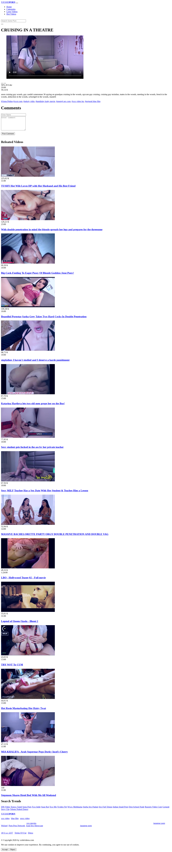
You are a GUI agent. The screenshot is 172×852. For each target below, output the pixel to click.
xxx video (5, 818)
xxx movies (31, 823)
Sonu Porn (26, 807)
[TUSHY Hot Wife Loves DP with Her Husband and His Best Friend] (28, 176)
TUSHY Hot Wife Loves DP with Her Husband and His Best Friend (38, 185)
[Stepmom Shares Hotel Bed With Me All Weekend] (28, 785)
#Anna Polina (7, 101)
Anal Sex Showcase (34, 825)
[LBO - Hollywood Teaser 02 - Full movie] (28, 568)
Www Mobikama (74, 807)
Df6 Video (5, 807)
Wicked (4, 825)
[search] (2, 24)
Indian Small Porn (120, 807)
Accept (5, 850)
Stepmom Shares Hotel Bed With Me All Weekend (28, 795)
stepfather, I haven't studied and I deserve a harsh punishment (35, 360)
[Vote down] (5, 83)
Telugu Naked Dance (19, 809)
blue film (15, 818)
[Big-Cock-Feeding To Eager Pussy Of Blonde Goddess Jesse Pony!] (28, 263)
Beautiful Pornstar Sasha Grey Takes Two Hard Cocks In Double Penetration (44, 316)
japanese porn (159, 823)
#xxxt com (17, 101)
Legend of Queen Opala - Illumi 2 (19, 621)
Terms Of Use (20, 833)
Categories (10, 9)
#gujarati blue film (92, 101)
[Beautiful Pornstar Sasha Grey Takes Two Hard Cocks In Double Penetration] (28, 306)
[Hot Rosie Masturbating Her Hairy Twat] (28, 698)
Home (9, 7)
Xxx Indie (36, 807)
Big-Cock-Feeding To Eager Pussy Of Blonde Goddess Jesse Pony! (37, 273)
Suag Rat (45, 807)
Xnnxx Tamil (16, 807)
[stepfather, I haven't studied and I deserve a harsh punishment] (28, 350)
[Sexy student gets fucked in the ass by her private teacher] (28, 437)
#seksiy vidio (29, 101)
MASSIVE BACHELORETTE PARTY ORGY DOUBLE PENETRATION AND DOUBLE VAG (54, 534)
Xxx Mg (53, 807)
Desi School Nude (136, 807)
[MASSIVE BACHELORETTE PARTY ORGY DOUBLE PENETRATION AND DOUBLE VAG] (28, 524)
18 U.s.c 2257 (7, 833)
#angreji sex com (63, 101)
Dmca (30, 833)
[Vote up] (2, 83)
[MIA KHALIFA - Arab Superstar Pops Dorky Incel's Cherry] (28, 742)
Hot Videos (11, 14)
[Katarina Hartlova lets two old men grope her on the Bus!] (28, 393)
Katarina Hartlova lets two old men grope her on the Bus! (33, 403)
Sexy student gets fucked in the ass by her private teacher (32, 447)
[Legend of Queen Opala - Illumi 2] (28, 611)
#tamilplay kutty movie (45, 101)
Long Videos (11, 11)
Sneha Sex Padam (90, 807)
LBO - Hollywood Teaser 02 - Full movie (23, 577)
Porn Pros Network (17, 825)
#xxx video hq (78, 101)
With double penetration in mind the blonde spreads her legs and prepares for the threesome (51, 229)
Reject (12, 850)
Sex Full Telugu (105, 807)
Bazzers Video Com (153, 807)
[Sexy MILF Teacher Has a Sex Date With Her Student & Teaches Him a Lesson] (28, 480)
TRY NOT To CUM (12, 664)
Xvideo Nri (62, 807)
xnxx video (25, 818)
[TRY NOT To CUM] (28, 654)
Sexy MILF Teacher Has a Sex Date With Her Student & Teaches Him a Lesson (44, 490)
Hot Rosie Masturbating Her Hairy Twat (23, 708)
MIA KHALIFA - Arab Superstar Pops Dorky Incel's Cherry (34, 751)
